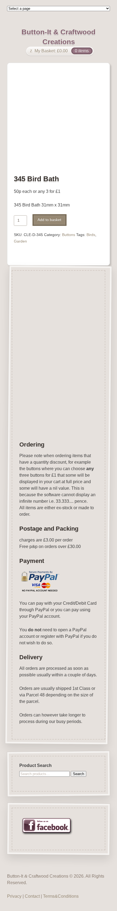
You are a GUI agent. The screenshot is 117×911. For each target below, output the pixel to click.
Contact (32, 896)
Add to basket (49, 220)
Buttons (68, 235)
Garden (20, 241)
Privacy (14, 896)
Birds (91, 235)
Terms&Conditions (61, 896)
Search (78, 774)
